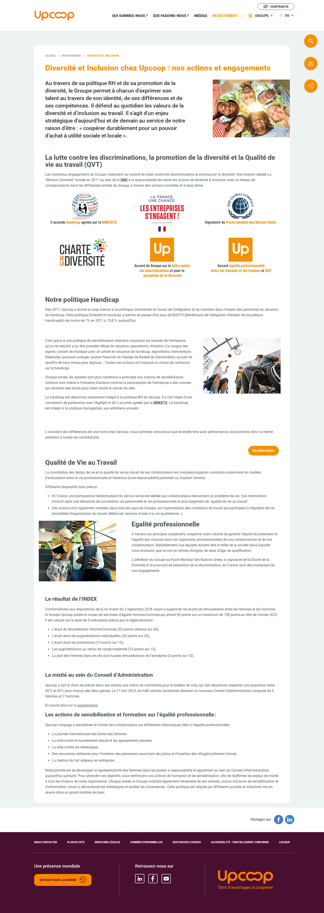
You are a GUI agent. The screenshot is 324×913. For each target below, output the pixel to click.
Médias (200, 16)
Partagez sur (310, 86)
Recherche (310, 41)
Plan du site (76, 842)
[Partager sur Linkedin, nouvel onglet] (289, 819)
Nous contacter (310, 63)
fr (287, 16)
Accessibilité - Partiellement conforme (240, 842)
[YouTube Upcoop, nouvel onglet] (166, 878)
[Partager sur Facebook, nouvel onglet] (278, 819)
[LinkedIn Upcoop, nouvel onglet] (139, 878)
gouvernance (86, 705)
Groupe (262, 16)
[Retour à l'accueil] (54, 16)
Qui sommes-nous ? (130, 16)
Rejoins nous (263, 450)
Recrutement (224, 16)
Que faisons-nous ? (171, 16)
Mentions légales (107, 842)
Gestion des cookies (187, 842)
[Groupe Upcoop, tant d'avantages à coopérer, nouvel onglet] (254, 880)
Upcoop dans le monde (58, 880)
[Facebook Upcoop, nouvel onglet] (153, 878)
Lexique (284, 842)
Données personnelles (146, 842)
